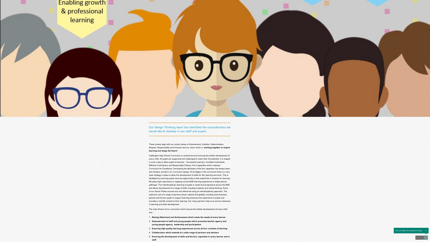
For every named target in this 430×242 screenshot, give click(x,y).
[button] (417, 238)
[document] (215, 121)
